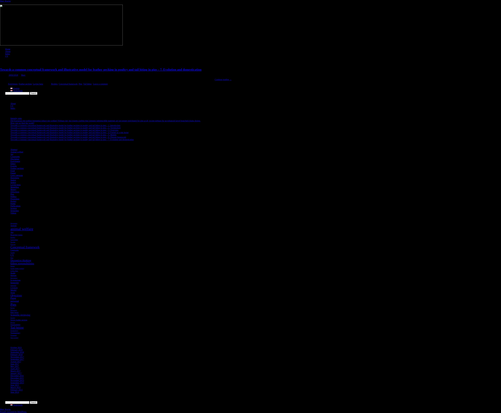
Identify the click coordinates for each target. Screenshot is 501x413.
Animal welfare (16, 152)
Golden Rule (14, 271)
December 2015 (17, 378)
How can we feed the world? (22, 123)
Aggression (13, 223)
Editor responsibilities (22, 263)
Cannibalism (14, 239)
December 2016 (17, 376)
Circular (12, 242)
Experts (13, 166)
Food (12, 171)
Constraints (15, 157)
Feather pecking (25, 84)
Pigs (80, 84)
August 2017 (15, 362)
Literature (13, 285)
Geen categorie (16, 175)
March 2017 (15, 371)
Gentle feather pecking (17, 268)
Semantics (14, 211)
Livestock (14, 288)
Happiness (14, 178)
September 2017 (17, 359)
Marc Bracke (5, 1)
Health (12, 273)
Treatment (13, 335)
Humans (13, 275)
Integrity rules (16, 118)
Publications (15, 206)
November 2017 (17, 357)
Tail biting (87, 84)
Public (13, 204)
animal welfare (21, 229)
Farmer (12, 266)
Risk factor (14, 312)
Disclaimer (14, 159)
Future (13, 173)
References (13, 310)
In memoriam (15, 280)
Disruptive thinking (20, 260)
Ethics (13, 164)
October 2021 (16, 347)
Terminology (14, 330)
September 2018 (17, 352)
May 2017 (14, 366)
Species (12, 322)
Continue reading (223, 79)
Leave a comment (100, 84)
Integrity (14, 282)
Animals (13, 226)
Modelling (14, 187)
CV (6, 56)
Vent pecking (14, 337)
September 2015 (17, 383)
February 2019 (16, 350)
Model (13, 290)
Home (7, 49)
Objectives (14, 192)
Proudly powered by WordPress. (13, 412)
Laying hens (38, 84)
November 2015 (17, 380)
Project (13, 201)
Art (11, 154)
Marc (23, 75)
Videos (13, 213)
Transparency (15, 333)
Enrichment (13, 84)
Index (7, 54)
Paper (13, 298)
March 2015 (15, 387)
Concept (12, 244)
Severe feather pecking (18, 320)
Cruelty (12, 252)
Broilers (54, 84)
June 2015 (14, 385)
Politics (13, 196)
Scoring (12, 318)
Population (14, 199)
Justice (13, 180)
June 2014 (14, 392)
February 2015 (16, 390)
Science (13, 208)
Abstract (13, 149)
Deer (11, 258)
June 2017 (14, 364)
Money (13, 189)
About (7, 51)
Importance (13, 278)
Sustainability (15, 325)
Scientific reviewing (20, 315)
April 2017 (14, 369)
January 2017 (16, 373)
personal (14, 301)
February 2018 (16, 354)
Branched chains (16, 235)
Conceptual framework (68, 84)
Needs (12, 293)
